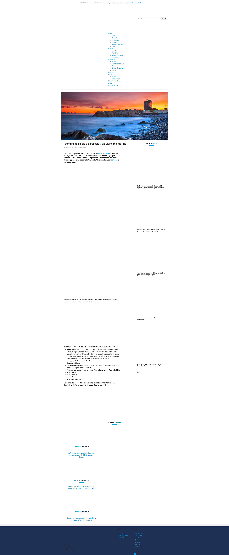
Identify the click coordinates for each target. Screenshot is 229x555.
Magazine (111, 59)
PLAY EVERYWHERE (97, 2)
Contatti (114, 46)
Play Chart (115, 53)
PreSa (114, 70)
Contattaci (121, 533)
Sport (114, 66)
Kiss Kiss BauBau (114, 81)
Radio (110, 34)
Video (110, 74)
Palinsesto (115, 40)
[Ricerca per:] (148, 18)
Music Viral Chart (118, 55)
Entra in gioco (113, 85)
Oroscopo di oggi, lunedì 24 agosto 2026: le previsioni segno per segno (151, 274)
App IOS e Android (118, 44)
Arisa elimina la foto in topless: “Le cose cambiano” (150, 319)
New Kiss (115, 51)
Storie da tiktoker (118, 64)
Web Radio (115, 57)
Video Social (116, 79)
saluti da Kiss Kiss (104, 153)
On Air (114, 36)
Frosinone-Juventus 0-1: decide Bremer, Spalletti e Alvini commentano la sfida (150, 365)
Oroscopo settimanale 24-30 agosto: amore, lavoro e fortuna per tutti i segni (151, 230)
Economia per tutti (118, 68)
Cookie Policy (122, 538)
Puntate (114, 42)
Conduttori (115, 38)
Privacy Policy (123, 536)
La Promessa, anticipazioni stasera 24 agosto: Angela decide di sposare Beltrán (150, 187)
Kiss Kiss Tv (112, 72)
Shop (110, 83)
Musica (110, 49)
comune (114, 160)
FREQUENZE (84, 2)
